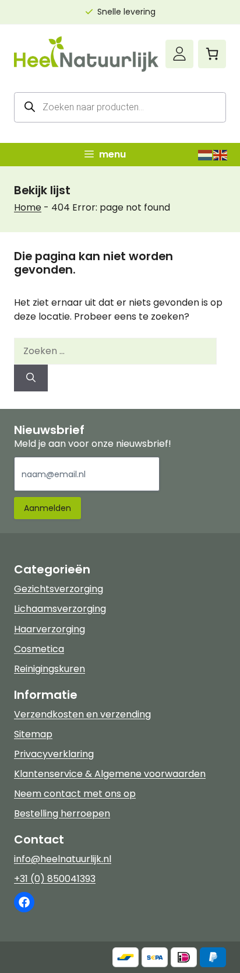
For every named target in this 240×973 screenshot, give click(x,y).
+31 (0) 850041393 (55, 879)
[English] (220, 155)
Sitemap (33, 734)
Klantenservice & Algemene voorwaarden (110, 773)
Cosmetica (39, 649)
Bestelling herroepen (62, 813)
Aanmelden (47, 508)
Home (27, 207)
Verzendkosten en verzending (82, 714)
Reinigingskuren (49, 669)
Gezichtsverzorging (58, 589)
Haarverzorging (49, 629)
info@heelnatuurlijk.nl (62, 859)
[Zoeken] (31, 378)
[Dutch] (205, 155)
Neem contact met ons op (75, 793)
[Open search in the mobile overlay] (120, 107)
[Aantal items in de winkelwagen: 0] (212, 54)
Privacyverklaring (54, 754)
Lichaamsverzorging (60, 608)
